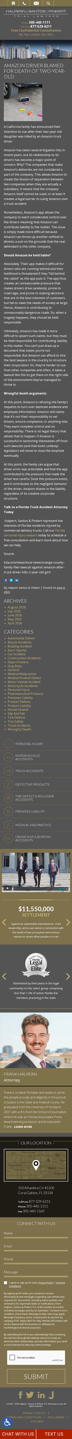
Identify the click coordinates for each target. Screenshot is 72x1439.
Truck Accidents (19, 725)
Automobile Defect (21, 638)
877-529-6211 (41, 26)
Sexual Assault (18, 709)
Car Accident (16, 654)
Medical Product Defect (24, 678)
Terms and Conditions (23, 1417)
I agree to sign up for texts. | (37, 1284)
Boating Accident (20, 646)
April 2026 (15, 623)
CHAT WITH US (18, 1434)
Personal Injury (19, 690)
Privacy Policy (46, 1282)
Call (24, 3)
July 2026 (14, 611)
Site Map (37, 1421)
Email (36, 3)
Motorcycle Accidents (23, 686)
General (13, 670)
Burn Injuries (17, 650)
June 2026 (15, 615)
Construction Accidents (24, 658)
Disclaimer (56, 1417)
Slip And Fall (16, 713)
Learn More (23, 1127)
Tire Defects (16, 717)
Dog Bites (15, 666)
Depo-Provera (18, 662)
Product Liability (19, 706)
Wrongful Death (19, 729)
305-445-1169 (33, 1211)
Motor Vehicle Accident (24, 682)
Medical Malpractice (22, 674)
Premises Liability (20, 698)
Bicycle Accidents (19, 642)
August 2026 (17, 607)
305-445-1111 (39, 22)
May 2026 (15, 619)
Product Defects (19, 702)
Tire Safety (15, 721)
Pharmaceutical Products (25, 694)
